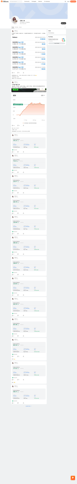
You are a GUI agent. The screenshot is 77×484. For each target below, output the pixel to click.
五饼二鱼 (15, 30)
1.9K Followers (22, 22)
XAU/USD (14, 144)
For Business (47, 1)
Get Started (73, 1)
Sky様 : (13, 78)
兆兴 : (13, 128)
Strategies (34, 1)
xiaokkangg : (14, 76)
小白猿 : (13, 129)
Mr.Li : (13, 382)
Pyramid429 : (14, 131)
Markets (40, 1)
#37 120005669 (26, 144)
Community (26, 1)
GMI (35, 144)
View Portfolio (56, 43)
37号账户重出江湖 (16, 84)
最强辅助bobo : (14, 75)
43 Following (27, 22)
